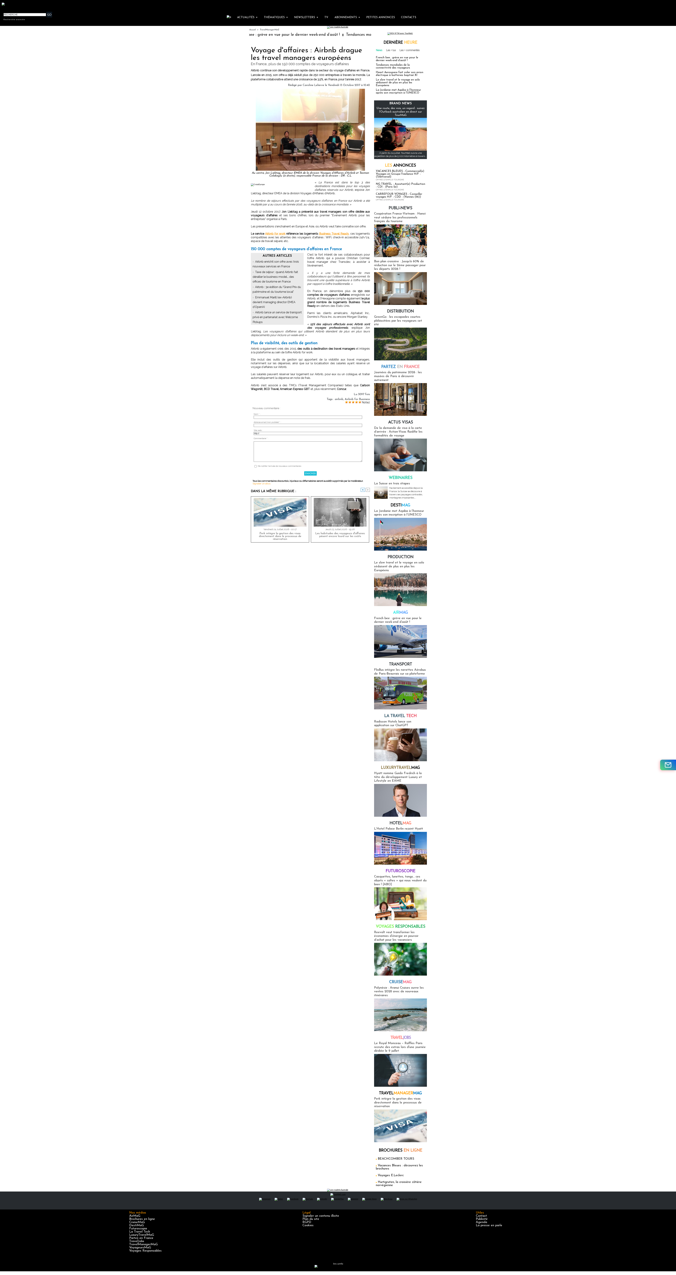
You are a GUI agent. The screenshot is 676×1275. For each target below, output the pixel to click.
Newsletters (306, 17)
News (379, 50)
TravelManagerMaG (269, 30)
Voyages (400, 927)
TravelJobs (136, 1241)
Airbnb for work (275, 233)
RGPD (306, 1222)
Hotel (400, 823)
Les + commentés (410, 50)
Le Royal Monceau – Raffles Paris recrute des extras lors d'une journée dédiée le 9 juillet (400, 1047)
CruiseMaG (137, 1222)
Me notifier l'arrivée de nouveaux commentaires (279, 466)
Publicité (482, 1219)
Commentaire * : (261, 438)
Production (401, 557)
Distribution (400, 311)
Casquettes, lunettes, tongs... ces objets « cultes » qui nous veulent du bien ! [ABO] (400, 880)
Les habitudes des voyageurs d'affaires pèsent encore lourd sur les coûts (340, 535)
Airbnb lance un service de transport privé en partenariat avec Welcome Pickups (277, 317)
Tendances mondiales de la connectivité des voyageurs (310, 35)
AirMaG (134, 1216)
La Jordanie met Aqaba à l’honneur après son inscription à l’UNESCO (398, 91)
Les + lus (391, 50)
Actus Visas (400, 422)
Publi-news (400, 208)
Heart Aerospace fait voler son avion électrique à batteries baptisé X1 (399, 74)
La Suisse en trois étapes (392, 483)
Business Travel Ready (334, 233)
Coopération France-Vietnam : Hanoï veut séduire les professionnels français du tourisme (400, 217)
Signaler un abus (261, 483)
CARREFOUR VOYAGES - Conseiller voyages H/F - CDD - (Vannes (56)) (399, 195)
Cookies (308, 1225)
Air (400, 613)
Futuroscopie (400, 871)
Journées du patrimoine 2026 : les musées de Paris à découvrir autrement (398, 376)
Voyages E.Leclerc (391, 1175)
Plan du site (310, 1219)
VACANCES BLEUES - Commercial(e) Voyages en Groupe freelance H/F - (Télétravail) (400, 174)
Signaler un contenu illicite (320, 1216)
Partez (400, 367)
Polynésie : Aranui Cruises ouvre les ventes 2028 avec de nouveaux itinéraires (399, 991)
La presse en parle (489, 1225)
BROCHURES (400, 1151)
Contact (481, 1216)
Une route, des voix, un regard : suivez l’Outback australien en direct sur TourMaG (401, 111)
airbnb (339, 399)
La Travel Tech (139, 1231)
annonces (400, 166)
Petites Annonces (380, 17)
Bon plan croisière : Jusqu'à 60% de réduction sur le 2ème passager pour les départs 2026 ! (400, 265)
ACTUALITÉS (247, 17)
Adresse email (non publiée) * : (267, 422)
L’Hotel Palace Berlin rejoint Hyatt (398, 828)
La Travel (400, 716)
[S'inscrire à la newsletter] (668, 765)
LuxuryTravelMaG (141, 1235)
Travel (400, 1038)
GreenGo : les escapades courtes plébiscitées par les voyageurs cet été (398, 320)
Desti (400, 505)
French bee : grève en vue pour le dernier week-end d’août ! (397, 59)
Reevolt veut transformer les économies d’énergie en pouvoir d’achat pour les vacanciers (396, 936)
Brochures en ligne (142, 1219)
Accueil (252, 30)
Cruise (400, 982)
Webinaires (400, 478)
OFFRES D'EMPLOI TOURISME (390, 180)
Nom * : (257, 414)
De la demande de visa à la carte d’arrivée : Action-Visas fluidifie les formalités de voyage (398, 432)
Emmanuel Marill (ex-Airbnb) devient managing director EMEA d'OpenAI (274, 302)
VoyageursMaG (140, 1247)
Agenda (481, 1222)
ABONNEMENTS (347, 17)
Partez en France (141, 1238)
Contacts (408, 17)
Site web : (258, 430)
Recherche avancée (14, 19)
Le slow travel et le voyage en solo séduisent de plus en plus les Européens (398, 82)
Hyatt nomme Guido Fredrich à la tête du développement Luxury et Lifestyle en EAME (398, 777)
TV (326, 17)
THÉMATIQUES (276, 17)
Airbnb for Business (357, 399)
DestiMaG (136, 1225)
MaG (400, 768)
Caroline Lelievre (313, 85)
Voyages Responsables (145, 1250)
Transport (400, 664)
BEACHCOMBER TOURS (396, 1159)
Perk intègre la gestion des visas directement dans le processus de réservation (280, 536)
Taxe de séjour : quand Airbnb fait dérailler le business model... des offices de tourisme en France (275, 276)
